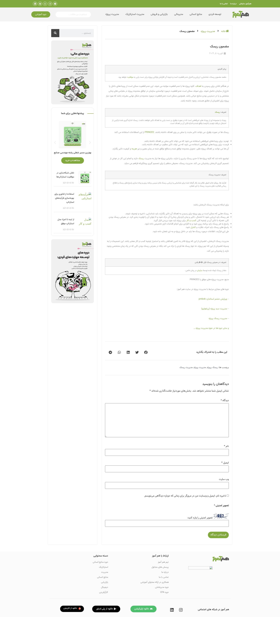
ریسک (217, 112)
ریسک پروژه (212, 367)
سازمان (200, 270)
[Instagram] (50, 4)
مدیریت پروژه (112, 14)
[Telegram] (55, 4)
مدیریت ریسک (186, 367)
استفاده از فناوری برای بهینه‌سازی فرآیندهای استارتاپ (64, 198)
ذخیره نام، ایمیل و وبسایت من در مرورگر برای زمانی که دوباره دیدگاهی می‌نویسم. (185, 496)
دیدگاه (225, 400)
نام (226, 446)
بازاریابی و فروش (159, 14)
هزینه (134, 149)
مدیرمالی (178, 14)
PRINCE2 (149, 132)
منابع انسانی (196, 14)
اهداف (198, 86)
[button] (40, 14)
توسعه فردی (215, 14)
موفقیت (130, 77)
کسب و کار (191, 220)
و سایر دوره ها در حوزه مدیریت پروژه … (211, 328)
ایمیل (225, 463)
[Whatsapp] (45, 4)
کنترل (193, 227)
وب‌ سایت (224, 479)
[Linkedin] (35, 4)
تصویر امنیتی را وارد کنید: (200, 518)
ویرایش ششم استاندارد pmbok (213, 299)
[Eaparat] (40, 4)
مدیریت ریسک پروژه (218, 318)
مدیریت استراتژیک (134, 14)
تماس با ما (224, 3)
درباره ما (233, 3)
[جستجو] (55, 33)
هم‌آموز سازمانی (245, 3)
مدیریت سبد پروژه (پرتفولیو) (214, 309)
